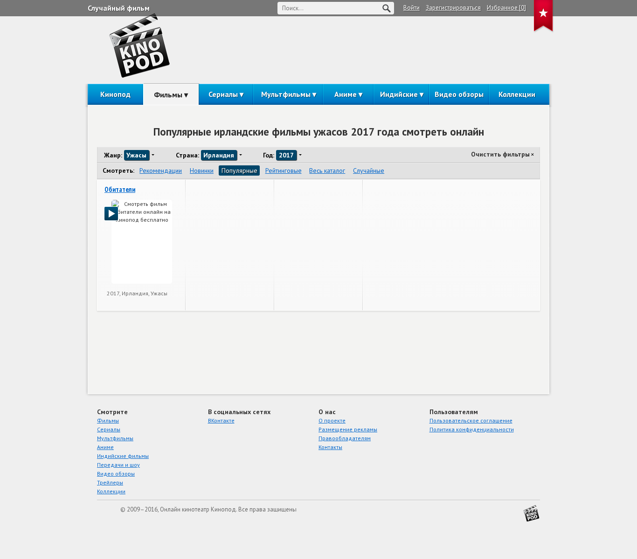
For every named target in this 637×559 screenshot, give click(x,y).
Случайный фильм (119, 8)
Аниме (345, 94)
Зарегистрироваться (453, 8)
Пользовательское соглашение (470, 420)
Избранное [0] (506, 8)
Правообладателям (344, 438)
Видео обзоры (459, 94)
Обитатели (119, 189)
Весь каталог (327, 170)
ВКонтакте (221, 420)
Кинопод (115, 94)
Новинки (202, 170)
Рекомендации (160, 170)
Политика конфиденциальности (471, 429)
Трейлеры (110, 482)
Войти (411, 8)
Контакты (330, 446)
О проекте (332, 420)
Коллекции (517, 94)
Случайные (368, 170)
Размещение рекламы (347, 429)
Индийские (399, 94)
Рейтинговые (283, 170)
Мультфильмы (286, 94)
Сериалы (223, 94)
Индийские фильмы (123, 455)
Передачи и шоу (118, 464)
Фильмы (168, 94)
